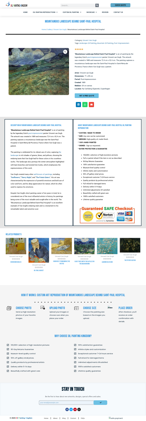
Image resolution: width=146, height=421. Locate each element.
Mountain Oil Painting (105, 43)
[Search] (97, 5)
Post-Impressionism (121, 43)
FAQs (83, 418)
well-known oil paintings (43, 174)
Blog (64, 418)
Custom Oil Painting (71, 12)
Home (25, 12)
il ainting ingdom (24, 418)
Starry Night (26, 177)
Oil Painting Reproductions (44, 12)
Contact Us (118, 12)
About (55, 418)
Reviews (105, 12)
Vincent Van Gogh (59, 29)
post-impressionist (94, 57)
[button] (65, 52)
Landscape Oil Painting (87, 43)
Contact (73, 418)
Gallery (49, 29)
